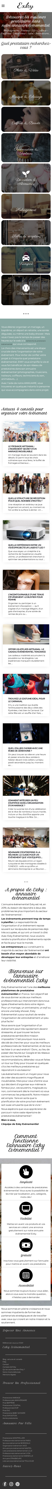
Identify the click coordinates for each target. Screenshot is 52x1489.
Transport (26, 263)
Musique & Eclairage (26, 96)
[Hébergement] (26, 204)
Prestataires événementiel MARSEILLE (18, 1456)
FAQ (4, 1362)
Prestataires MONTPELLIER (14, 1438)
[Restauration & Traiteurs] (26, 143)
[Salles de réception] (26, 230)
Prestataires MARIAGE (11, 1398)
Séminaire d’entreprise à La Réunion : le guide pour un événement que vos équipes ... (25, 855)
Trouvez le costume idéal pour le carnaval (26, 700)
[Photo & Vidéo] (26, 64)
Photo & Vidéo (26, 70)
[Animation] (26, 288)
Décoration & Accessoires (26, 182)
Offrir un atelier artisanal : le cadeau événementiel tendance (27, 650)
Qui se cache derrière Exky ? (14, 1369)
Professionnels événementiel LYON (16, 1453)
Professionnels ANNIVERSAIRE (15, 1400)
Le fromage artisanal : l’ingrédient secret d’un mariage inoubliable (22, 449)
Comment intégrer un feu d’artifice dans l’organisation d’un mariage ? (25, 803)
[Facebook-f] (5, 1484)
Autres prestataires (10, 1418)
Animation (26, 293)
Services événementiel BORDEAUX (16, 1443)
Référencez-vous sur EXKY (13, 1343)
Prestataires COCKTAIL (12, 1405)
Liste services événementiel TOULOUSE (18, 1461)
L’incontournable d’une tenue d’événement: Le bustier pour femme (26, 597)
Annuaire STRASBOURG (12, 1458)
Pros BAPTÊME (9, 1403)
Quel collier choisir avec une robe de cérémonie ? (25, 749)
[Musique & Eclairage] (26, 91)
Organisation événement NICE (15, 1446)
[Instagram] (11, 1484)
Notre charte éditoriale (12, 1372)
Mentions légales (9, 1375)
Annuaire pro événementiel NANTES (17, 1448)
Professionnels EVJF (11, 1408)
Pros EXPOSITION (10, 1416)
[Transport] (26, 258)
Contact (6, 1364)
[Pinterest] (17, 1484)
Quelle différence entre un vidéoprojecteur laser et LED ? (26, 546)
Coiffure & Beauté (26, 123)
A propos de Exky (9, 1367)
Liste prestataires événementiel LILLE (17, 1451)
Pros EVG (6, 1410)
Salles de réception (26, 236)
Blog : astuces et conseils (13, 1359)
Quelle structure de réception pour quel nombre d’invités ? (26, 499)
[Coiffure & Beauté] (26, 117)
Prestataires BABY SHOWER (14, 1413)
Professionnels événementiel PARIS (17, 1441)
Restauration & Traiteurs (26, 151)
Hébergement (26, 210)
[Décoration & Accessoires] (26, 174)
